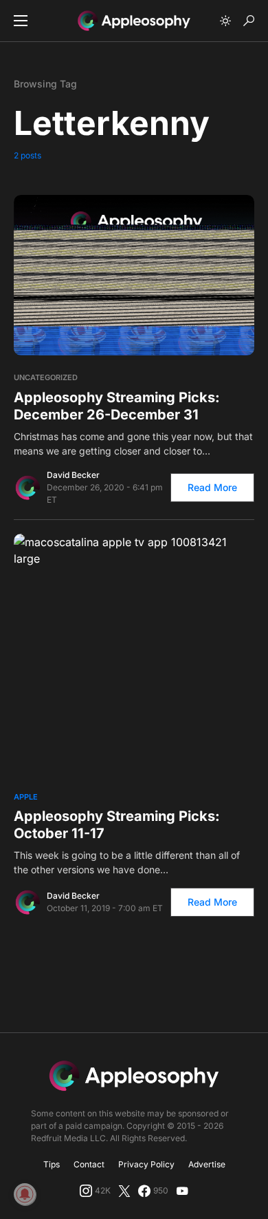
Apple (26, 797)
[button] (20, 20)
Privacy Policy (146, 1164)
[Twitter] (124, 1191)
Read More (212, 487)
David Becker (73, 475)
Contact (89, 1164)
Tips (51, 1164)
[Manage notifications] (25, 1194)
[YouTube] (182, 1191)
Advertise (206, 1164)
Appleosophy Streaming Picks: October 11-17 (117, 825)
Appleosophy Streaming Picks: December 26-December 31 (117, 406)
